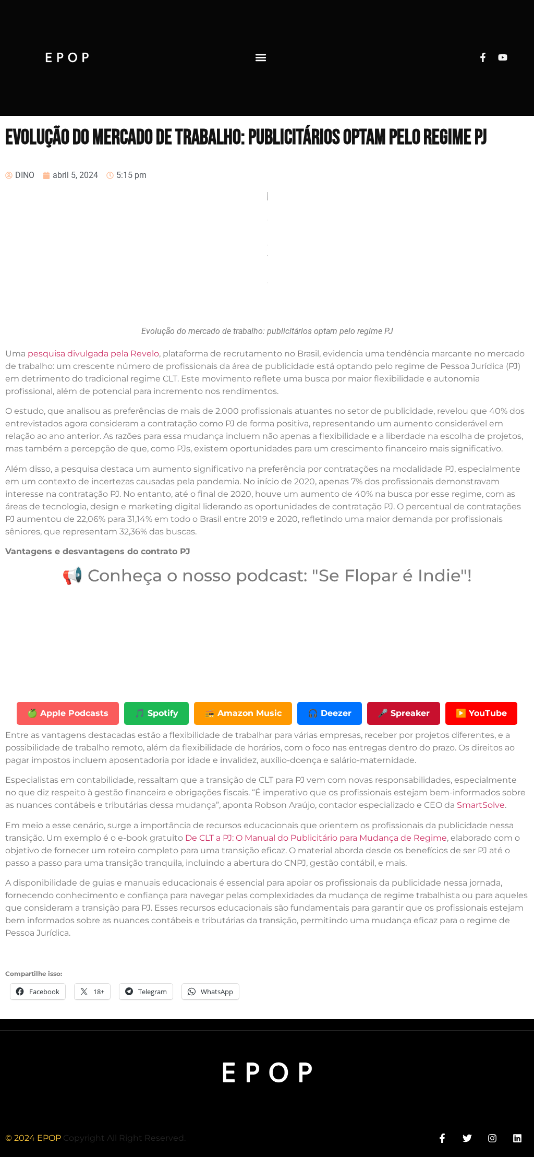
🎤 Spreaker (404, 713)
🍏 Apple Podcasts (67, 713)
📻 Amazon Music (243, 713)
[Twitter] (467, 1138)
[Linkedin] (517, 1138)
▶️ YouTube (481, 713)
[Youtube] (502, 57)
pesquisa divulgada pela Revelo (93, 354)
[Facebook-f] (483, 57)
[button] (260, 57)
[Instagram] (492, 1138)
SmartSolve (481, 805)
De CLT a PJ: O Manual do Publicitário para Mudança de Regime (316, 838)
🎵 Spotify (156, 713)
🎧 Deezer (329, 713)
